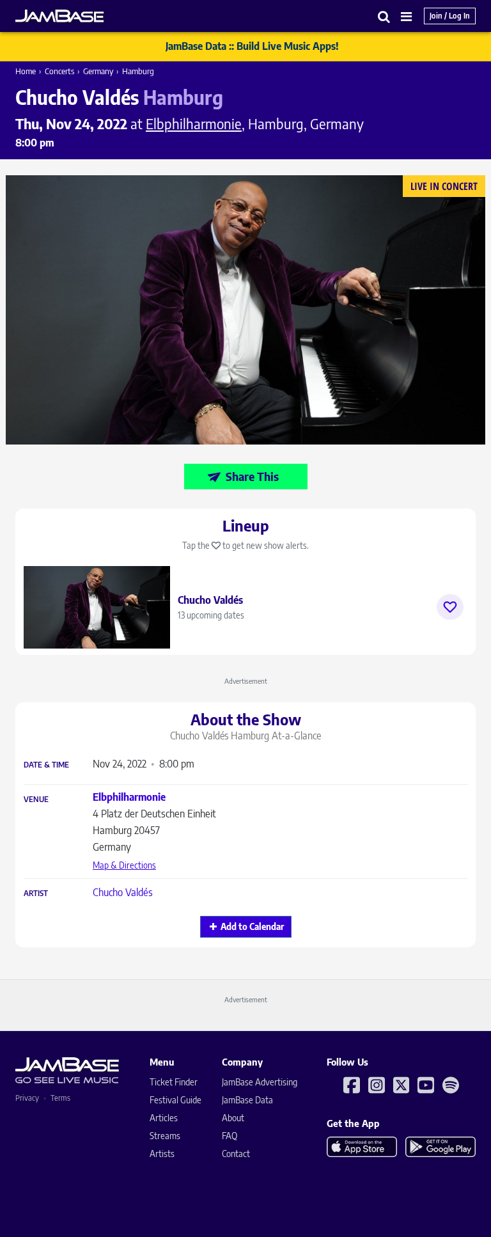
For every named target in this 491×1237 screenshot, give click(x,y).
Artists (162, 1153)
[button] (384, 16)
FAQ (229, 1135)
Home (25, 71)
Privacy (27, 1098)
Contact (236, 1153)
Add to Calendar (252, 926)
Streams (165, 1135)
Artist (36, 893)
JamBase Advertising (259, 1081)
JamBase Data (247, 1099)
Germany (98, 71)
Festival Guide (175, 1099)
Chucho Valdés (123, 892)
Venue (36, 799)
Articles (164, 1117)
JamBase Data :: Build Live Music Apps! (252, 46)
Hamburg (138, 71)
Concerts (59, 71)
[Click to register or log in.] (450, 607)
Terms (60, 1098)
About (233, 1117)
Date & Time (46, 765)
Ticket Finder (174, 1081)
